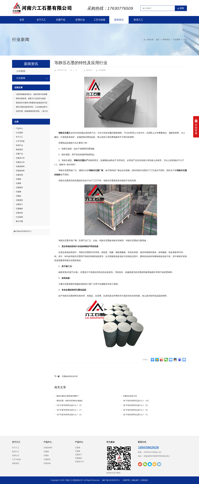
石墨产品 (60, 19)
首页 (22, 19)
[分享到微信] (166, 359)
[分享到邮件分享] (170, 359)
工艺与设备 (99, 19)
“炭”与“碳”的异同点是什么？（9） (70, 405)
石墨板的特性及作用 (70, 376)
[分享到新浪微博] (161, 359)
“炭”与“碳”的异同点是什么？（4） (136, 415)
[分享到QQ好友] (175, 359)
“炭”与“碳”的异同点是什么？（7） (70, 410)
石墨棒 (18, 183)
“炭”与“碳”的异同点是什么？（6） (136, 410)
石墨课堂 (19, 200)
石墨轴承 (19, 209)
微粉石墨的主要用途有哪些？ (68, 396)
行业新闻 (21, 39)
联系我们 (144, 480)
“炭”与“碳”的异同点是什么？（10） (136, 401)
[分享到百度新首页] (180, 359)
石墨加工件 (20, 158)
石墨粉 (18, 196)
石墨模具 (19, 188)
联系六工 (138, 19)
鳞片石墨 (19, 221)
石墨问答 (19, 213)
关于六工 (41, 19)
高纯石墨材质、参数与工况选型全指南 (31, 98)
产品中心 (19, 128)
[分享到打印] (184, 359)
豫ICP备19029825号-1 (22, 231)
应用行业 (80, 19)
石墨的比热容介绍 (130, 396)
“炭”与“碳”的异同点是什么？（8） (136, 405)
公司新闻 (20, 71)
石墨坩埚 (19, 175)
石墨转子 (19, 204)
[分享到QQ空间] (157, 359)
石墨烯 (18, 192)
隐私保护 (135, 480)
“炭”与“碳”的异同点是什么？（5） (70, 415)
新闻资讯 (119, 19)
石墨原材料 (20, 166)
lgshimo (89, 70)
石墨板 (18, 179)
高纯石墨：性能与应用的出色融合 (70, 401)
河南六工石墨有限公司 (74, 480)
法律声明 (126, 480)
